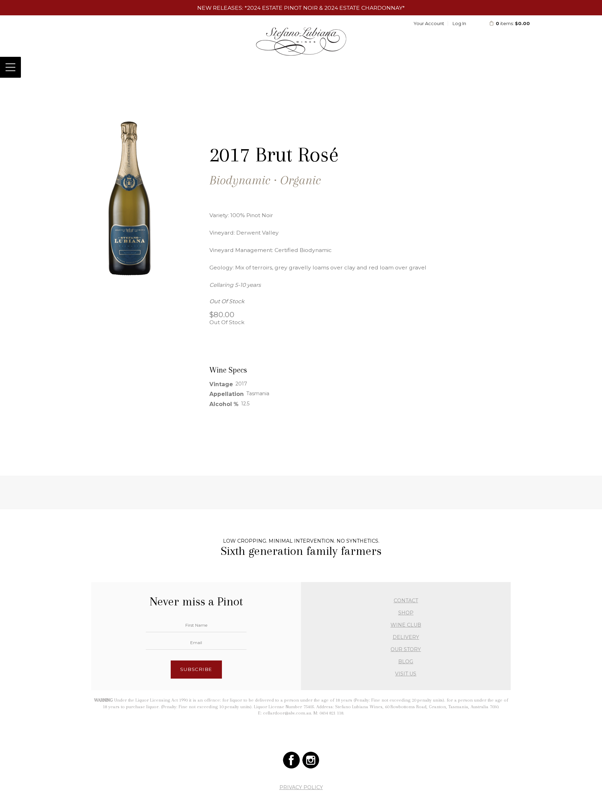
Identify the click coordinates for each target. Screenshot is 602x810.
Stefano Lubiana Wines (301, 41)
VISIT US (405, 674)
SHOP (406, 613)
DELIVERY (406, 637)
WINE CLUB (406, 625)
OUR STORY (406, 649)
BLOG (405, 661)
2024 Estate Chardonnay (363, 8)
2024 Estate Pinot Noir (282, 8)
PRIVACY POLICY (301, 787)
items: (513, 23)
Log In (459, 23)
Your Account (429, 23)
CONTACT (406, 600)
